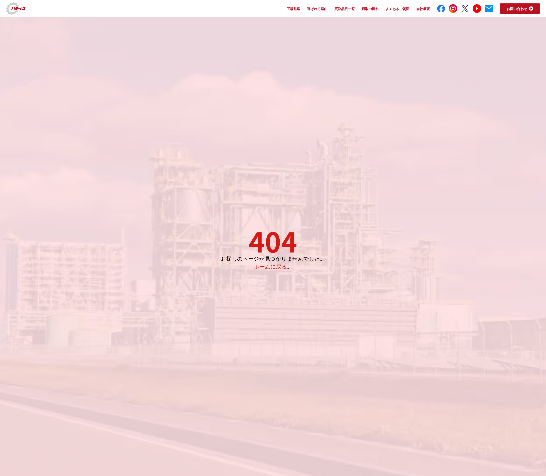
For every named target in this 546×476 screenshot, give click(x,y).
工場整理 (293, 8)
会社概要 (423, 8)
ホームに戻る (270, 266)
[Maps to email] (489, 8)
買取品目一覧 (344, 8)
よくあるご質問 (398, 8)
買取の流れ (370, 8)
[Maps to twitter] (465, 8)
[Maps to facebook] (441, 8)
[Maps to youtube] (477, 8)
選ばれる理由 (317, 8)
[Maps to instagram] (453, 8)
